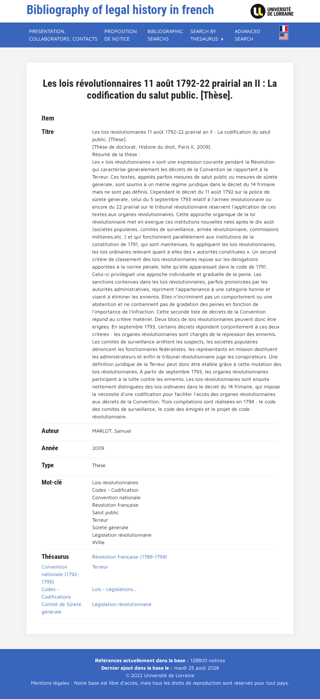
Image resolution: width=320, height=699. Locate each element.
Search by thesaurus (204, 35)
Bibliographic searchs (165, 35)
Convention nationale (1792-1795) (60, 574)
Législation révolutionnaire (122, 604)
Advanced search (247, 35)
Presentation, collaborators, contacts (63, 35)
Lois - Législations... (114, 589)
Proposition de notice (120, 35)
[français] (283, 28)
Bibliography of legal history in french (120, 9)
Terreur (100, 566)
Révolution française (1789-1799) (129, 556)
